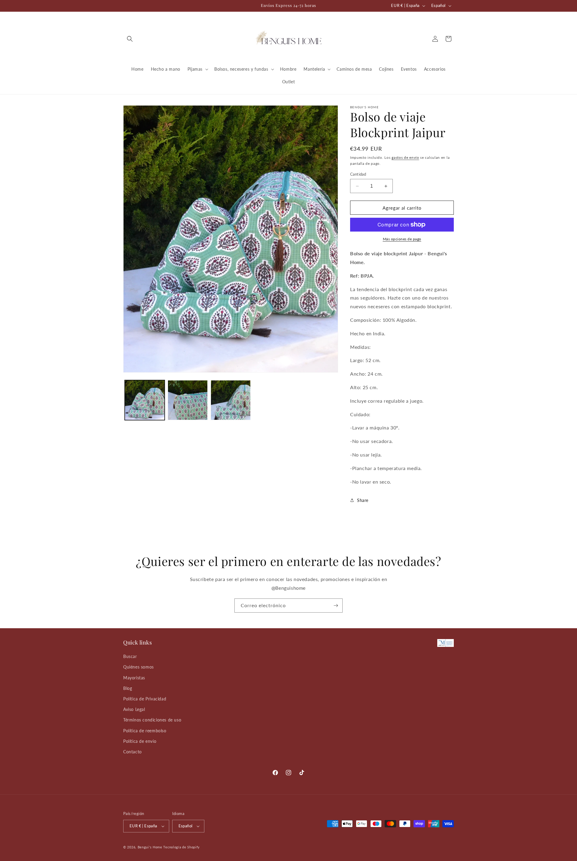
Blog (127, 688)
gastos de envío (405, 157)
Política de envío (139, 741)
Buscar (130, 656)
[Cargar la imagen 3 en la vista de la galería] (231, 400)
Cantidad (358, 174)
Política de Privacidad (144, 698)
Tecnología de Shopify (181, 847)
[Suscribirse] (335, 605)
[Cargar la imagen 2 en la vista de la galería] (188, 400)
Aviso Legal (134, 709)
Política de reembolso (144, 730)
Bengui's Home (150, 847)
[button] (129, 38)
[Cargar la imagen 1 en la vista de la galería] (145, 400)
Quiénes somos (138, 666)
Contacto (132, 751)
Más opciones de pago (402, 239)
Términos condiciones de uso (152, 719)
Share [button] (362, 500)
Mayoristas (134, 677)
